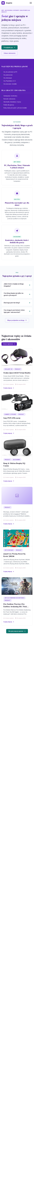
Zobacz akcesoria (9, 53)
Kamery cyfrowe (10, 414)
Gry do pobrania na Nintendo (14, 598)
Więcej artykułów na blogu (15, 320)
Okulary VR (8, 369)
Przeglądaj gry (8, 47)
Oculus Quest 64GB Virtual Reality (16, 372)
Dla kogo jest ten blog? (12, 303)
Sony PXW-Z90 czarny (11, 418)
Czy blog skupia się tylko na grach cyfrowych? (13, 294)
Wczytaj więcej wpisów (15, 631)
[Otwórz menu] (31, 3)
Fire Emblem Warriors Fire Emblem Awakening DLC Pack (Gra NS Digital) (15, 606)
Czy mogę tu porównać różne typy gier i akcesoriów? (14, 311)
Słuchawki (16, 459)
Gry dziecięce (9, 550)
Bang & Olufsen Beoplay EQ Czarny (14, 464)
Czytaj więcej (7, 388)
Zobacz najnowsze (8, 344)
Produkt (18, 369)
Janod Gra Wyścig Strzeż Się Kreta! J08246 (14, 555)
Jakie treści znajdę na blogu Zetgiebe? (14, 285)
